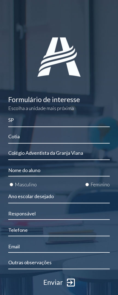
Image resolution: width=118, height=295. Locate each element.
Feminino (100, 184)
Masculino (26, 184)
